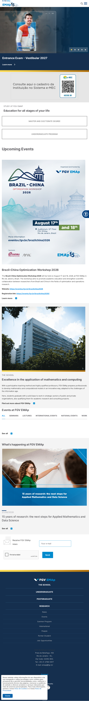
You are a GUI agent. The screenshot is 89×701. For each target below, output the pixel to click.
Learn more (7, 298)
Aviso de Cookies (20, 688)
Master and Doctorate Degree (44, 121)
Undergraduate (44, 592)
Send (47, 555)
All (3, 416)
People (44, 631)
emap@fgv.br (47, 665)
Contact (44, 674)
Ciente (7, 696)
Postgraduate (44, 599)
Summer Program (44, 621)
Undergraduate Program (44, 134)
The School (44, 585)
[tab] (3, 415)
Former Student (44, 636)
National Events (69, 416)
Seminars (13, 416)
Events (44, 617)
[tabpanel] (44, 431)
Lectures (27, 416)
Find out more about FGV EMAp (16, 403)
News (44, 612)
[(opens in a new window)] (44, 86)
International (44, 626)
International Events (46, 416)
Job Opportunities (44, 641)
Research (44, 606)
